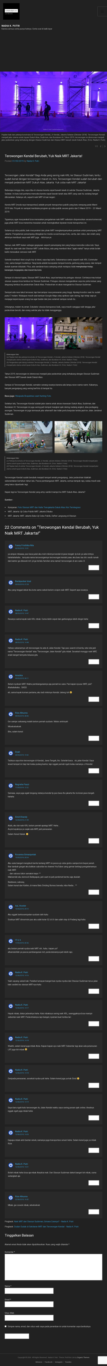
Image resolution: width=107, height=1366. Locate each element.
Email (8, 1299)
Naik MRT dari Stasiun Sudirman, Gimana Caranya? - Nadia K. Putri (43, 1221)
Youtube (68, 1362)
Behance (39, 1362)
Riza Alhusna (21, 713)
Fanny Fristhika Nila (24, 545)
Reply (93, 568)
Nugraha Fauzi (22, 784)
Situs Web (9, 1313)
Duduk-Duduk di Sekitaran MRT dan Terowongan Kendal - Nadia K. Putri (46, 1226)
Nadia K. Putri (11, 26)
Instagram (59, 1362)
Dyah (17, 752)
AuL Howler (20, 906)
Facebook (48, 1362)
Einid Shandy (21, 817)
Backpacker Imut (23, 581)
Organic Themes (83, 1357)
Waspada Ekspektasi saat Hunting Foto (33, 396)
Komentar (10, 1252)
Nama (8, 1286)
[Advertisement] (53, 52)
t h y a (18, 940)
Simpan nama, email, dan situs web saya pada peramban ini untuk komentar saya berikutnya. (49, 1326)
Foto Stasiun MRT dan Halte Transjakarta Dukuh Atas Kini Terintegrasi (49, 507)
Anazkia (19, 675)
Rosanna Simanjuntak (25, 854)
